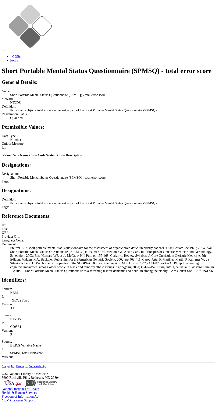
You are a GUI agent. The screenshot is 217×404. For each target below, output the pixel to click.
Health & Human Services (19, 392)
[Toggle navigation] (3, 50)
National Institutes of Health (20, 389)
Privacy (21, 366)
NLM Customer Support (18, 400)
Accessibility (37, 366)
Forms (14, 60)
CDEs (16, 56)
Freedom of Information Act (20, 396)
